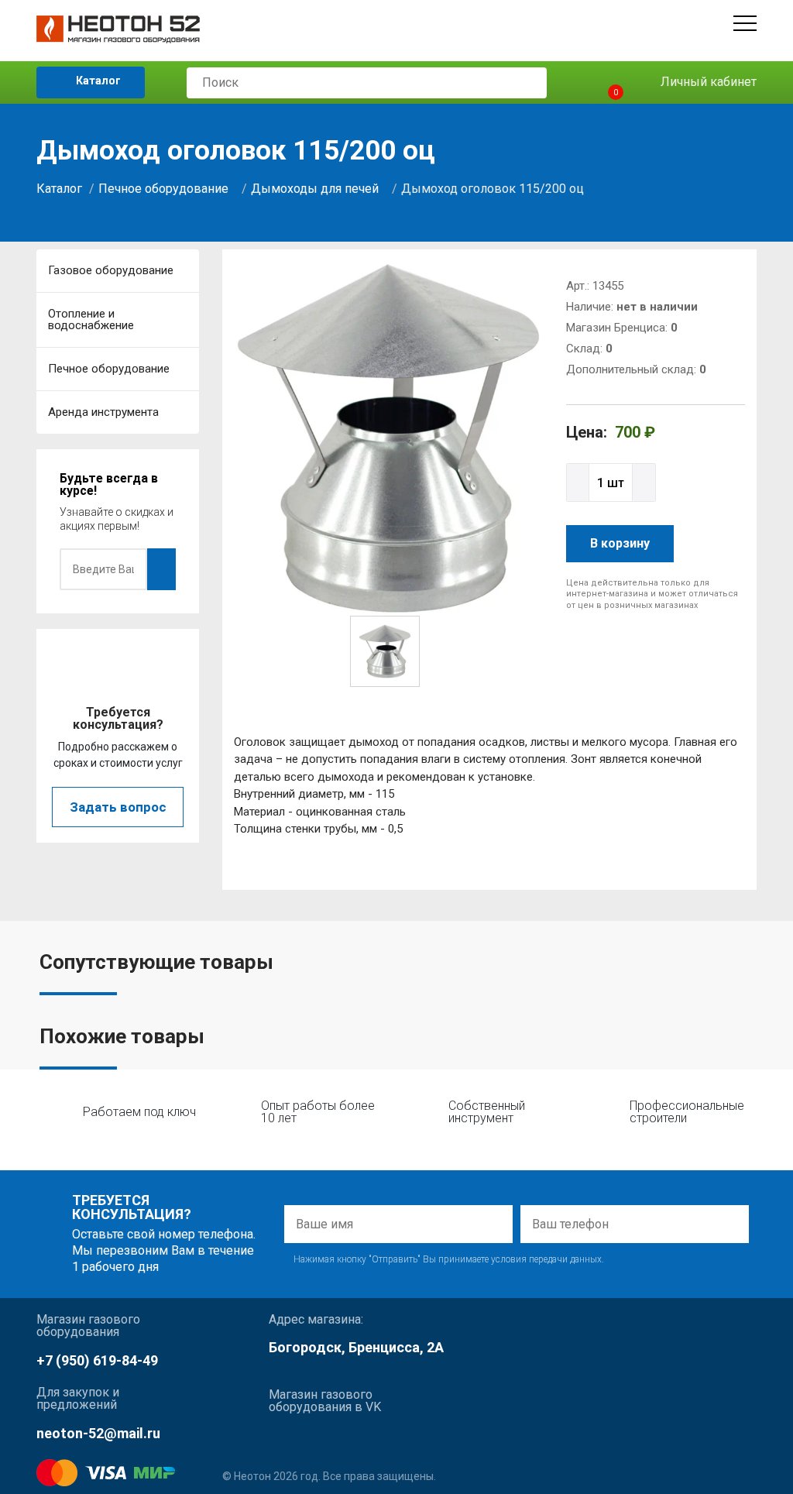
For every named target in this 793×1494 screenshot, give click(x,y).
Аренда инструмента (103, 412)
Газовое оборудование (110, 270)
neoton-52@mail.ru (98, 1433)
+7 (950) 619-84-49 (97, 1360)
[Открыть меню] (745, 23)
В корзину (620, 543)
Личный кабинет (707, 81)
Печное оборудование (163, 188)
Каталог (97, 80)
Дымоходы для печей (315, 188)
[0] (602, 82)
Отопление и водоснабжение (91, 319)
